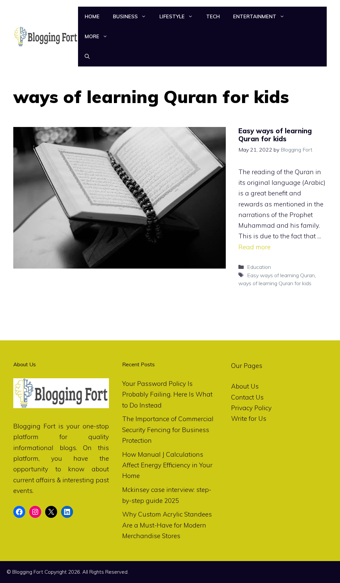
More (92, 36)
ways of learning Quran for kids (274, 283)
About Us (245, 386)
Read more (254, 247)
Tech (213, 16)
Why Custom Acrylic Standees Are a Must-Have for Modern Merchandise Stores (167, 525)
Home (92, 16)
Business (125, 16)
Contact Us (247, 397)
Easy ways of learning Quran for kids (275, 135)
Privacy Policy (251, 408)
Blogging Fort (34, 426)
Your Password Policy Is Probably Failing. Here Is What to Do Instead (167, 394)
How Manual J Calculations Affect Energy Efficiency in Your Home (167, 465)
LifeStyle (172, 16)
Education (259, 267)
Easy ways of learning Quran (281, 275)
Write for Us (248, 418)
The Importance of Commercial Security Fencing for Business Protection (167, 429)
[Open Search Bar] (87, 56)
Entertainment (254, 16)
